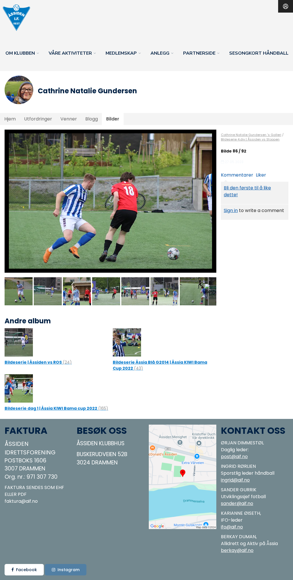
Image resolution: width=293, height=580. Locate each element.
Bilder (112, 119)
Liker (261, 175)
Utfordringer (38, 119)
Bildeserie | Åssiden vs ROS (38, 362)
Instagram (69, 570)
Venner (68, 119)
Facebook (26, 570)
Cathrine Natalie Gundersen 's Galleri (251, 134)
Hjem (10, 119)
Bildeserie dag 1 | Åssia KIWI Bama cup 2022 (56, 408)
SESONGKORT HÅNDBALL (258, 53)
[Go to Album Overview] (19, 342)
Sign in (231, 210)
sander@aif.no (237, 503)
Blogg (91, 119)
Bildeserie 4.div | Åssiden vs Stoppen (250, 139)
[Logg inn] (285, 6)
